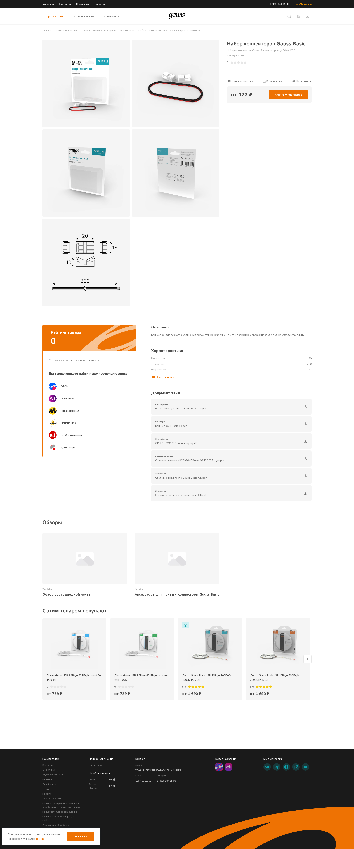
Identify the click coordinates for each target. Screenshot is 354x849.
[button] (289, 16)
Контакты (65, 4)
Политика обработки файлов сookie (58, 818)
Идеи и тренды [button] (84, 16)
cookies (40, 838)
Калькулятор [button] (112, 16)
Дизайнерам (49, 784)
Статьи (46, 789)
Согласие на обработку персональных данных (55, 827)
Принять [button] (80, 836)
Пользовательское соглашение (59, 811)
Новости (47, 793)
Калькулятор (96, 765)
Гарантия (47, 779)
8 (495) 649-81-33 (279, 4)
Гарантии (100, 4)
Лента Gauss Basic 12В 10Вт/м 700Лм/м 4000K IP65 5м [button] (207, 677)
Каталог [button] (58, 16)
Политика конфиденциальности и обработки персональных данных (61, 805)
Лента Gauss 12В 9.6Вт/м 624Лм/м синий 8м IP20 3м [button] (74, 677)
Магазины (48, 4)
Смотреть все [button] (166, 377)
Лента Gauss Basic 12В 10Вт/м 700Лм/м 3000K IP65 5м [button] (275, 677)
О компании (82, 4)
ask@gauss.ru (304, 4)
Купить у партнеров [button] (288, 94)
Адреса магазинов (52, 774)
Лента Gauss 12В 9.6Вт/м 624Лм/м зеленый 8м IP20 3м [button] (141, 677)
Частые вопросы (51, 798)
